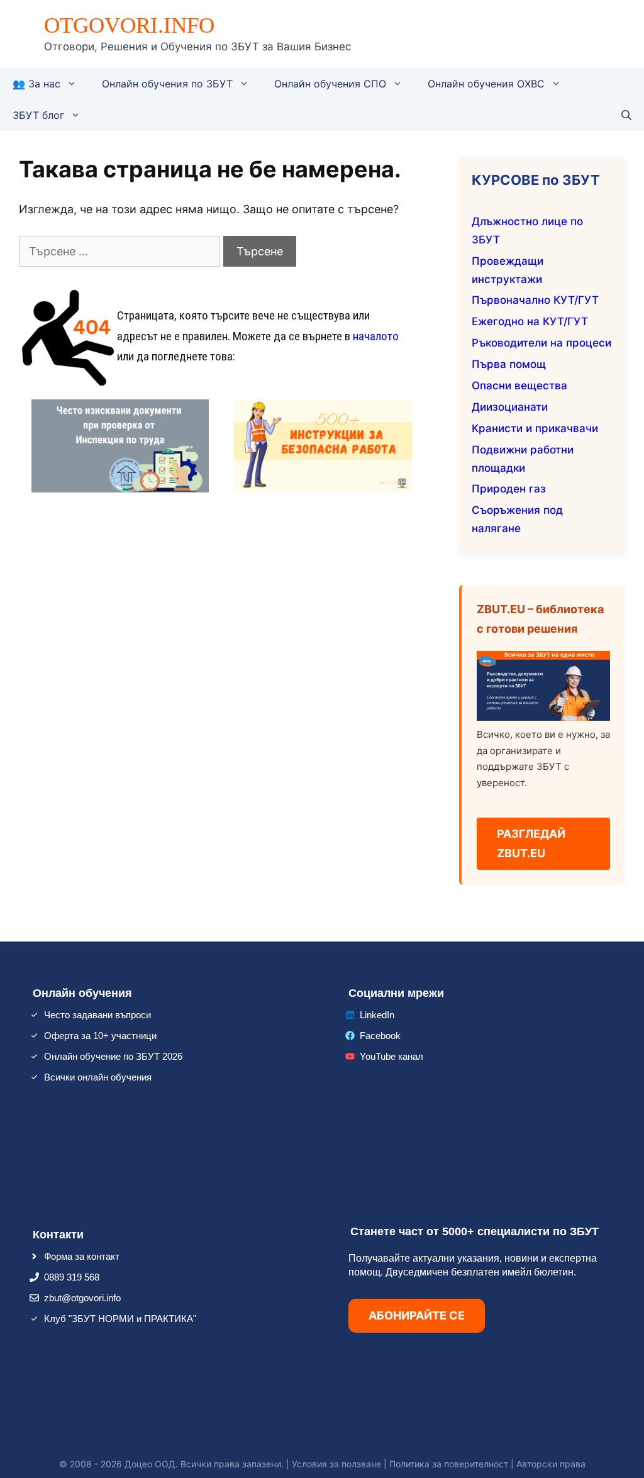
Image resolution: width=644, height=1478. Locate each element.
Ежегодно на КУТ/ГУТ (530, 321)
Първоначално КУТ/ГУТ (535, 300)
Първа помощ (509, 364)
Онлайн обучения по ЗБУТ (167, 83)
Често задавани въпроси (97, 1014)
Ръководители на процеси (541, 342)
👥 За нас (36, 83)
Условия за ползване (336, 1464)
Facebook (380, 1035)
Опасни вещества (519, 385)
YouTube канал (391, 1056)
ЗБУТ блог (38, 115)
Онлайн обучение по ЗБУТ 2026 (113, 1056)
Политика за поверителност (448, 1464)
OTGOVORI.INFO (129, 25)
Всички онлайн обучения (98, 1077)
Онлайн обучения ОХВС (486, 83)
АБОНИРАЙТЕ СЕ (417, 1315)
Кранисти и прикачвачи (535, 428)
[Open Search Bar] (626, 115)
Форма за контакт (81, 1256)
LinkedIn (377, 1014)
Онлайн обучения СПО (330, 83)
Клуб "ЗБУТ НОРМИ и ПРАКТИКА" (120, 1318)
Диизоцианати (510, 407)
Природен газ (509, 488)
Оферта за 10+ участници (100, 1035)
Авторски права (551, 1464)
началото (376, 336)
